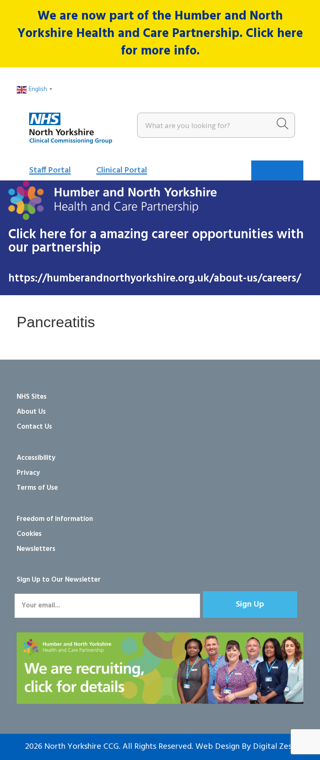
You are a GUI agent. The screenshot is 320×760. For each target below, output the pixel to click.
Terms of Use (37, 488)
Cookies (29, 534)
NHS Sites (32, 396)
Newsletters (36, 549)
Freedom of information (55, 519)
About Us (31, 411)
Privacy (28, 473)
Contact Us (34, 426)
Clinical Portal (121, 170)
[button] (250, 604)
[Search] (282, 125)
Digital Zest (274, 746)
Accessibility (36, 458)
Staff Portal (50, 170)
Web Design (217, 746)
